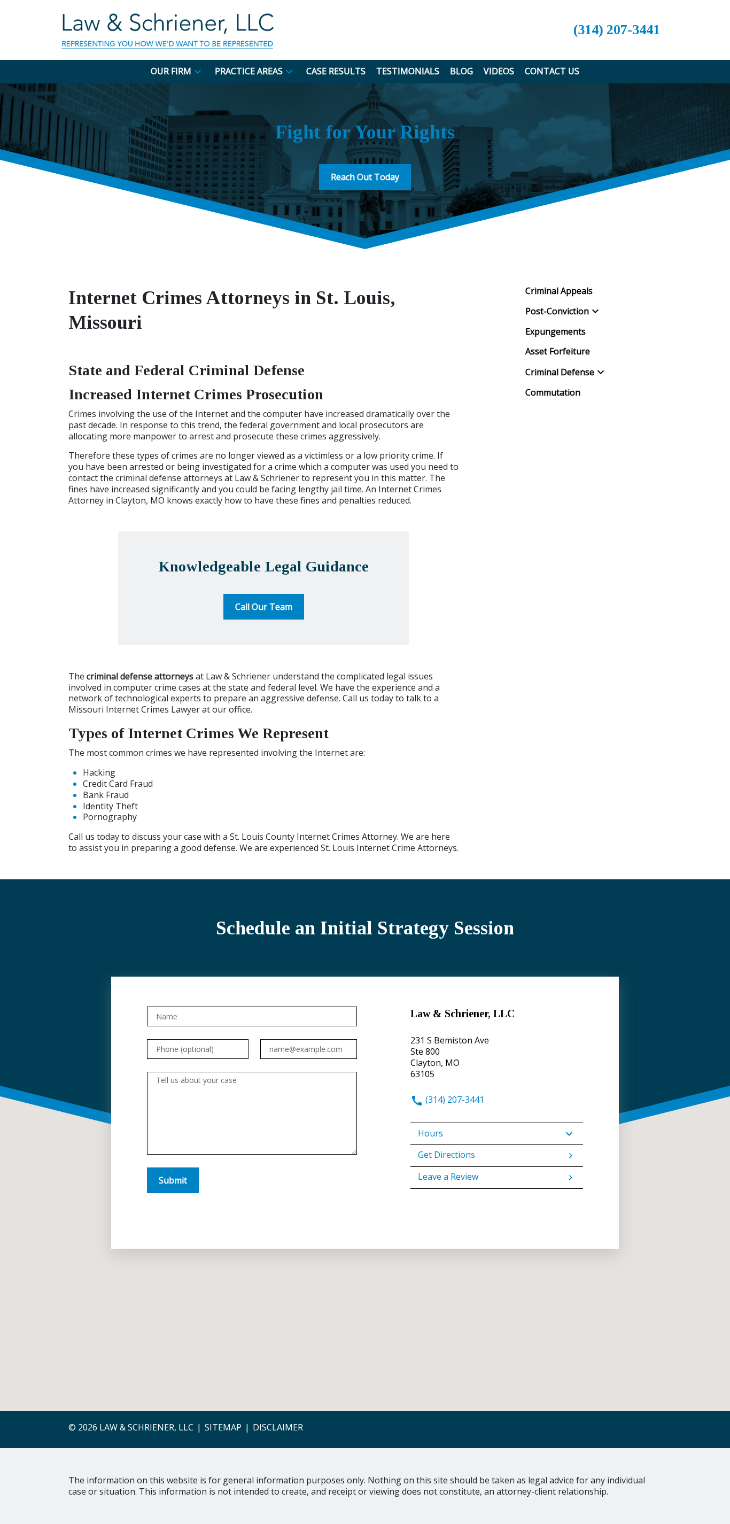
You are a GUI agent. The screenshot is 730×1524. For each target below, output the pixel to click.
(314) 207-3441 (453, 1099)
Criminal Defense (559, 372)
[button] (197, 71)
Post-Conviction (557, 311)
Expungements (555, 331)
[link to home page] (167, 29)
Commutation (552, 392)
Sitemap (223, 1427)
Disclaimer (278, 1427)
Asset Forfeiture (557, 351)
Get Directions (446, 1155)
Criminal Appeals (559, 291)
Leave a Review (448, 1176)
